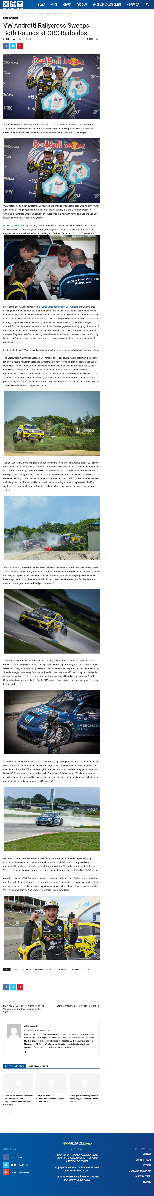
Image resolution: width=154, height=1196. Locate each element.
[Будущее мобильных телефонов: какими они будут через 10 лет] (51, 1083)
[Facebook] (26, 1052)
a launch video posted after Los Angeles (58, 306)
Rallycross (26, 969)
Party (66, 4)
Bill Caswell (11, 39)
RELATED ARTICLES (14, 1066)
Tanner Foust (77, 969)
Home (6, 14)
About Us (133, 4)
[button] (147, 4)
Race (54, 4)
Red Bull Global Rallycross (44, 969)
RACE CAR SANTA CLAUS (107, 4)
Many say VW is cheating (15, 225)
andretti (15, 969)
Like (46, 1157)
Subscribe (43, 1172)
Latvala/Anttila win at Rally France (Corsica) (78, 1005)
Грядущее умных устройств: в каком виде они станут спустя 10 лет (84, 1099)
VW (87, 969)
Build (41, 4)
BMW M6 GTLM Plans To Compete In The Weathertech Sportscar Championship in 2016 (23, 1009)
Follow (44, 1165)
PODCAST (81, 4)
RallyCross (13, 18)
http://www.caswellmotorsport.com (36, 1030)
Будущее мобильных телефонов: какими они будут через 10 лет (50, 1099)
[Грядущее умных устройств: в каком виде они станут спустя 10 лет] (85, 1083)
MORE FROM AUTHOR (38, 1066)
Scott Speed (64, 969)
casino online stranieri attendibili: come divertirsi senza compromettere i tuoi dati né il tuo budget (77, 1158)
